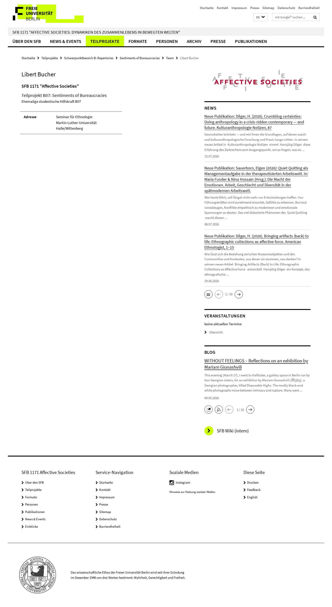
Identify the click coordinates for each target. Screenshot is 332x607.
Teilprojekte (104, 41)
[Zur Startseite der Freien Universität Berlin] (46, 14)
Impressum (239, 8)
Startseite (206, 8)
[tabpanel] (104, 111)
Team (170, 58)
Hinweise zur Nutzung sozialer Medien (192, 492)
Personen (167, 41)
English (252, 497)
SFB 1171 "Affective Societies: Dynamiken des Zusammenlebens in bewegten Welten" (96, 32)
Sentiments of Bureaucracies (140, 58)
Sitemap (268, 8)
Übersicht (216, 332)
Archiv (194, 41)
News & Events (65, 41)
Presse (254, 8)
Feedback (253, 489)
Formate (138, 41)
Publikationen (251, 41)
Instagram (183, 482)
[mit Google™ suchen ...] (315, 17)
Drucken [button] (253, 482)
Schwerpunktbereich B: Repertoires (88, 58)
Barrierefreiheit (309, 8)
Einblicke (31, 526)
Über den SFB (26, 41)
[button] (260, 17)
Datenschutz (286, 8)
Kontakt (222, 8)
